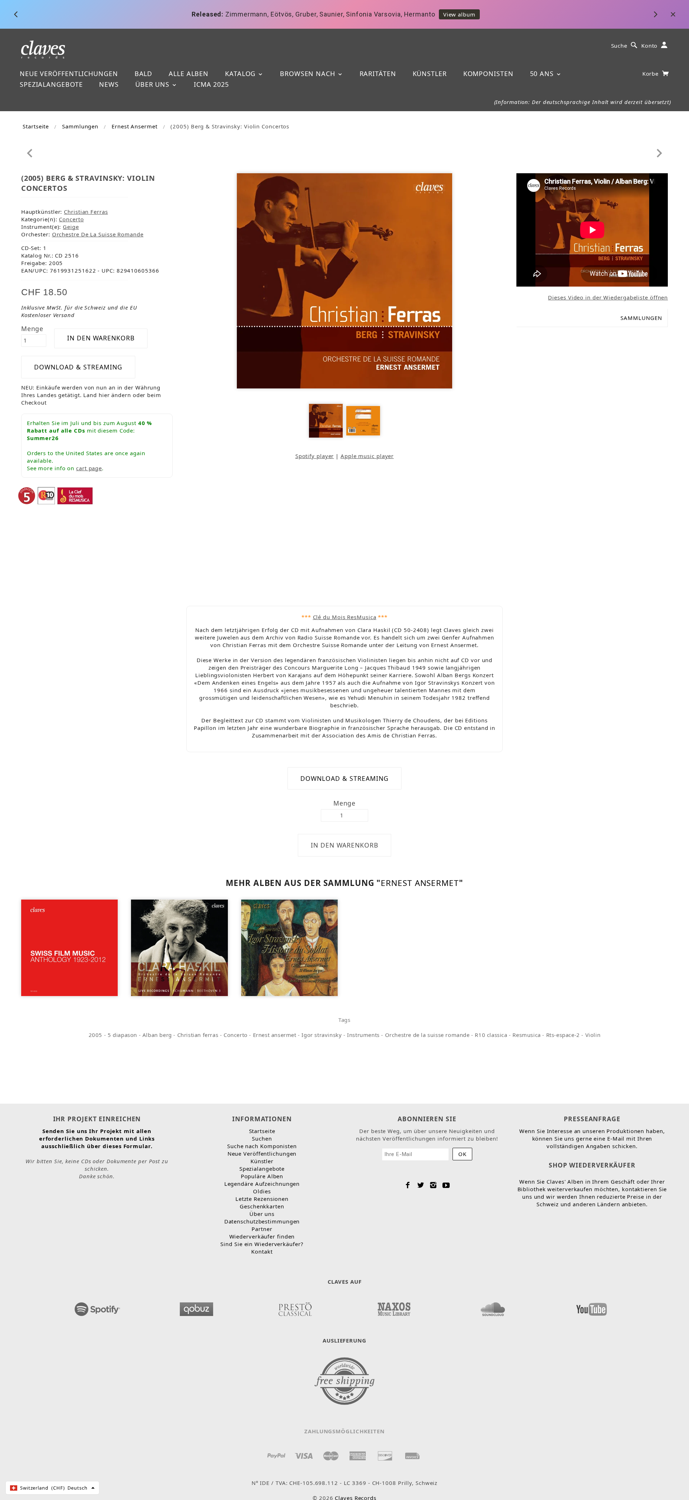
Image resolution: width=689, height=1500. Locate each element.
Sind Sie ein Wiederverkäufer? (261, 1243)
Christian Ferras (86, 211)
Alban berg (157, 1034)
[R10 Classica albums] (46, 495)
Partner (262, 1228)
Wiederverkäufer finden (262, 1236)
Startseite (36, 126)
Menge (32, 328)
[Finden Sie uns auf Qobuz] (196, 1307)
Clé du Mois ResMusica (344, 617)
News (109, 84)
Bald (144, 73)
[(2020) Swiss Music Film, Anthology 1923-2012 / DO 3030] (69, 947)
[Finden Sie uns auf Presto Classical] (295, 1307)
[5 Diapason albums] (27, 495)
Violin (593, 1034)
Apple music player (367, 455)
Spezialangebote (51, 84)
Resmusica (526, 1034)
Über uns (153, 84)
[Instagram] (433, 1185)
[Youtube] (446, 1185)
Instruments (363, 1034)
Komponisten (488, 73)
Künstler (430, 73)
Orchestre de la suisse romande (427, 1034)
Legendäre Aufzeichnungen (262, 1183)
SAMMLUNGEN (641, 317)
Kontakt (261, 1251)
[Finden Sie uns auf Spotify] (97, 1307)
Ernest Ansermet (135, 126)
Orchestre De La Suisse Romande (98, 234)
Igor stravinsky (321, 1034)
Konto (649, 45)
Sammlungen (80, 126)
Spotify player (314, 455)
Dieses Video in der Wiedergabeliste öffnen (608, 297)
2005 (95, 1034)
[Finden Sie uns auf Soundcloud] (492, 1307)
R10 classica (491, 1034)
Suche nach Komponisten (262, 1146)
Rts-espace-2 (563, 1034)
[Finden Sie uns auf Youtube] (591, 1307)
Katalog (241, 73)
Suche (619, 45)
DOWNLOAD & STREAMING (78, 367)
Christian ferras (198, 1034)
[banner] (43, 48)
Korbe (651, 73)
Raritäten (378, 73)
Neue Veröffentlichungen (69, 73)
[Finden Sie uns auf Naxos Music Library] (393, 1307)
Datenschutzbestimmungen (262, 1221)
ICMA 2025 (211, 84)
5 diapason (122, 1034)
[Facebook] (408, 1185)
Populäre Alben (262, 1176)
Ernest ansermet (274, 1034)
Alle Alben (188, 73)
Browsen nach (308, 73)
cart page (89, 468)
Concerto (71, 219)
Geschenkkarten (262, 1206)
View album (459, 14)
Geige (71, 226)
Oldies (262, 1191)
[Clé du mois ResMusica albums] (75, 495)
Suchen (262, 1138)
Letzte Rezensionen (262, 1198)
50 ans (543, 73)
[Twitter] (421, 1185)
